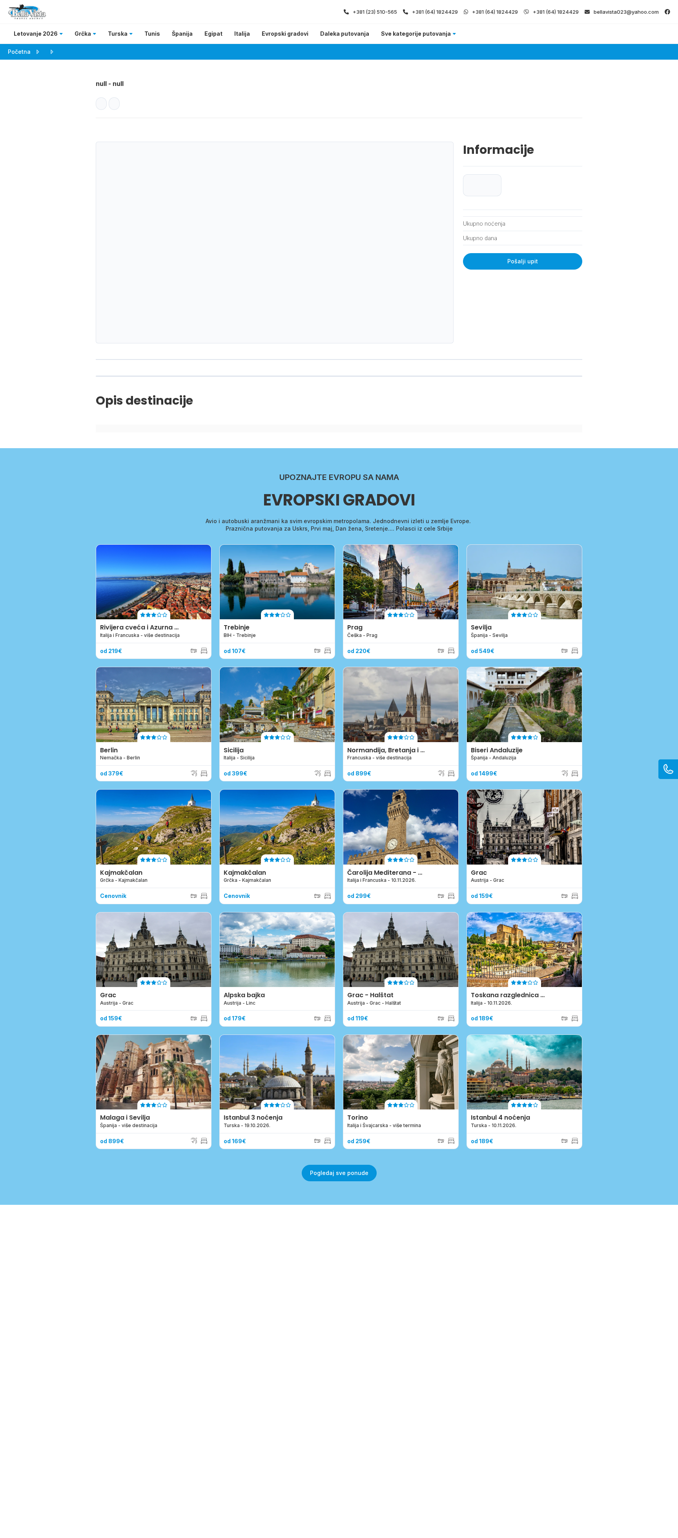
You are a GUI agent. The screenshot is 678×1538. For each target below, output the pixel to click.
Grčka (83, 33)
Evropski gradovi (285, 33)
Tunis (152, 33)
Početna (19, 51)
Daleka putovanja (344, 33)
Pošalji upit (522, 261)
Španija (182, 33)
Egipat (213, 33)
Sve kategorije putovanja (416, 33)
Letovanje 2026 (36, 33)
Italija (242, 33)
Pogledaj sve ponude (339, 1172)
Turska (118, 33)
